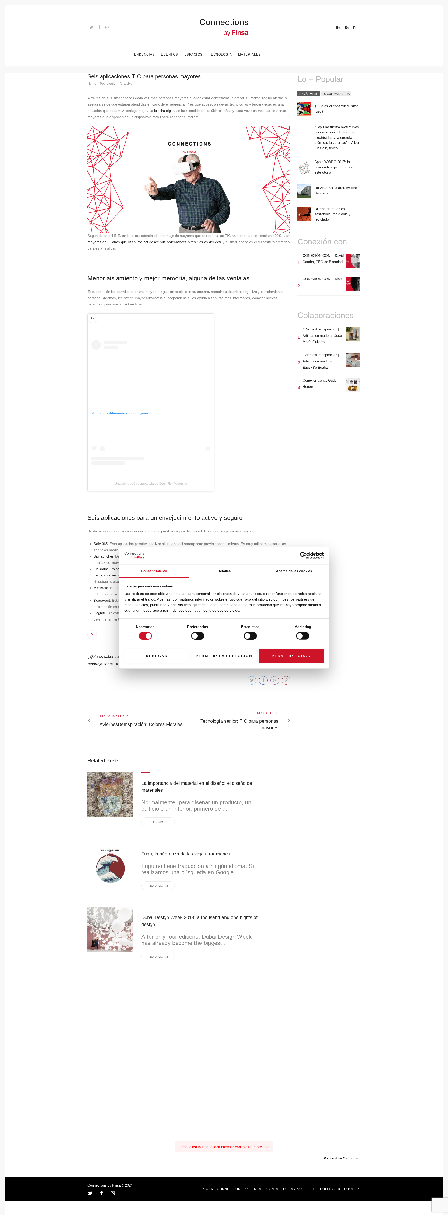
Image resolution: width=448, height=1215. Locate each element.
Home (92, 83)
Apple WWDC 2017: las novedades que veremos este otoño (334, 167)
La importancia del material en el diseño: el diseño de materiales (196, 787)
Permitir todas (291, 656)
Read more (158, 822)
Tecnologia (108, 83)
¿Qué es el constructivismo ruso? (336, 108)
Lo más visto (308, 94)
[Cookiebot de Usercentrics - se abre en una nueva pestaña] (303, 555)
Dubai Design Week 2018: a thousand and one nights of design (199, 921)
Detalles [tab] (224, 571)
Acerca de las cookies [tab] (294, 571)
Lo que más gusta (336, 94)
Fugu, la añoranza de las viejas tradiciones (185, 853)
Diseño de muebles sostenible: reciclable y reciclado (333, 214)
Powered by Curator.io (341, 1158)
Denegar (157, 656)
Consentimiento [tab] (154, 571)
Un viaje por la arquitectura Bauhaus (336, 190)
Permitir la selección (224, 656)
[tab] (309, 94)
